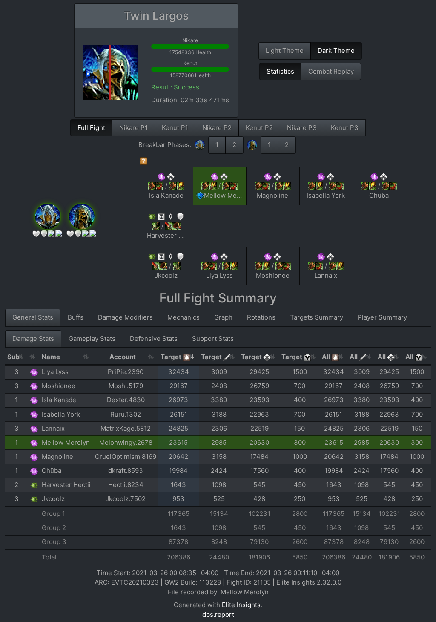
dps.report (218, 614)
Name (51, 357)
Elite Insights (241, 605)
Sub (13, 357)
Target (172, 357)
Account (122, 357)
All (326, 357)
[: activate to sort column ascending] (34, 357)
